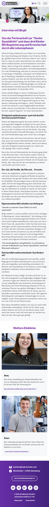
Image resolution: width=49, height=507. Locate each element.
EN (35, 3)
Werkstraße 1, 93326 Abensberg (26, 471)
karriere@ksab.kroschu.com (25, 467)
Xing (19, 487)
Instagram (36, 487)
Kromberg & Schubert (10, 3)
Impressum (18, 500)
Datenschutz (30, 500)
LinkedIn (13, 487)
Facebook (30, 487)
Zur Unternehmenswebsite (24, 478)
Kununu (24, 487)
